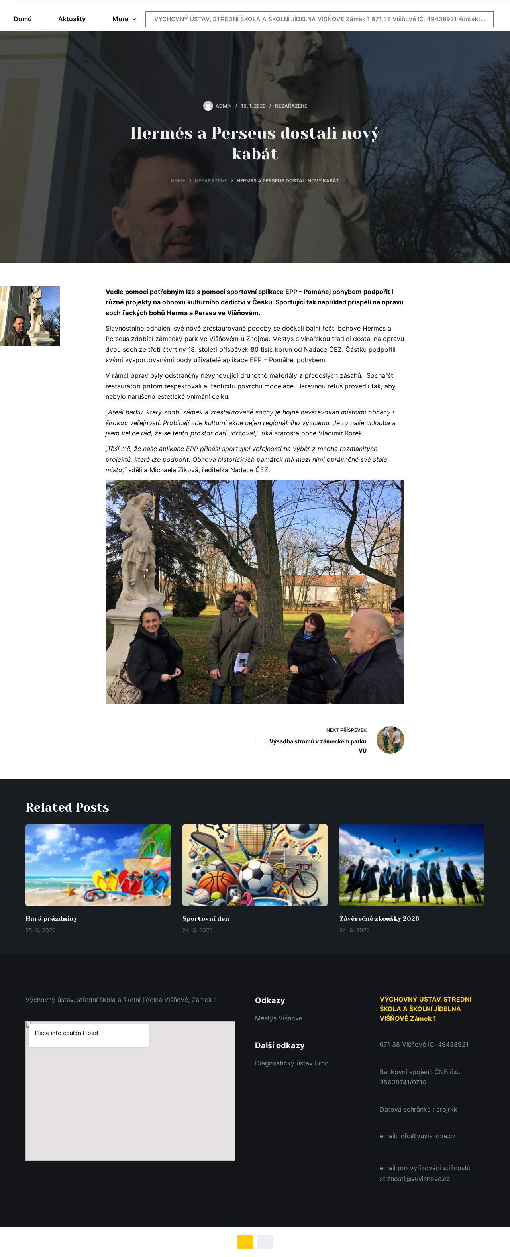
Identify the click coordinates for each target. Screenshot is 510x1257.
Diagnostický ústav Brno (292, 1063)
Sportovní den (205, 918)
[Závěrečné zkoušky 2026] (411, 865)
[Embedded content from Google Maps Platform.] (130, 1091)
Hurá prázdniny (51, 918)
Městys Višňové (278, 1018)
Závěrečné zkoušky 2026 (379, 918)
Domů (23, 19)
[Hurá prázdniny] (98, 865)
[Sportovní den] (255, 865)
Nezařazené (291, 106)
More (120, 19)
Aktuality (72, 19)
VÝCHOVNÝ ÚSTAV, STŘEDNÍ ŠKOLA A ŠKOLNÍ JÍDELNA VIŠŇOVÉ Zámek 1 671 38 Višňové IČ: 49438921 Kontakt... (319, 19)
